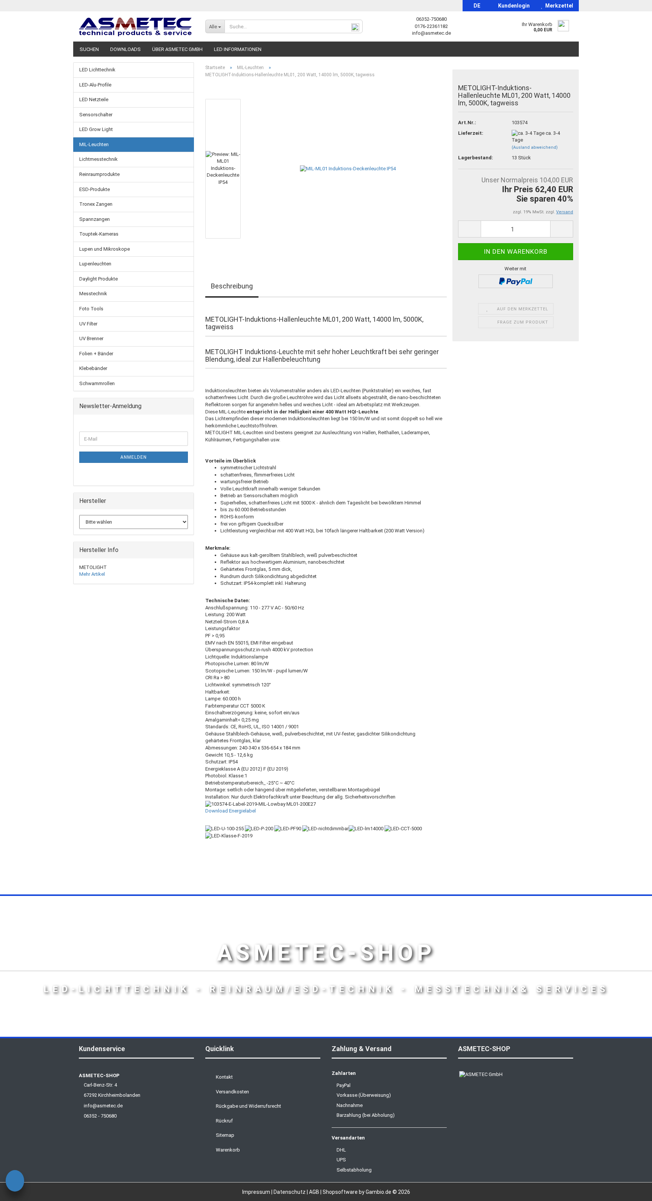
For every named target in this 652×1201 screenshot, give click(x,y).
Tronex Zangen (95, 204)
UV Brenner (91, 338)
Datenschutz (290, 1192)
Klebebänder (93, 368)
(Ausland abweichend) (535, 147)
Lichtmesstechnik (98, 159)
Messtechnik (93, 293)
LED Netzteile (93, 99)
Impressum (256, 1192)
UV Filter (88, 324)
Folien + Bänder (96, 353)
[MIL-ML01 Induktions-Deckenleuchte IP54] (348, 168)
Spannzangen (94, 219)
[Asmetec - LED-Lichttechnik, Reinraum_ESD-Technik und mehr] (136, 26)
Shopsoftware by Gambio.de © (366, 1192)
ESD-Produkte (94, 189)
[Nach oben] (631, 1190)
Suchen (89, 49)
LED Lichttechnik (97, 69)
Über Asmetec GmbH (177, 49)
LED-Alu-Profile (95, 85)
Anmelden (133, 457)
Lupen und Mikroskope (104, 249)
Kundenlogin (513, 6)
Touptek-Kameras (98, 234)
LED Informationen (237, 49)
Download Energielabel (230, 811)
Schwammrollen (97, 383)
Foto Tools (91, 308)
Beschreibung (232, 286)
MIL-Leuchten (94, 144)
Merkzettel (558, 6)
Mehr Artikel (92, 574)
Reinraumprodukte (99, 174)
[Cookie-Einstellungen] (14, 1182)
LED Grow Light (96, 129)
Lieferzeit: (470, 133)
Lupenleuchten (95, 264)
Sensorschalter (95, 114)
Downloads (125, 49)
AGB (314, 1192)
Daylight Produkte (98, 279)
